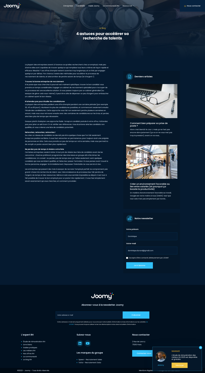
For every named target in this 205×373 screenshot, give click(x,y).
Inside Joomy (93, 6)
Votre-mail (131, 243)
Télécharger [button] (179, 365)
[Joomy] (12, 5)
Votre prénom (132, 229)
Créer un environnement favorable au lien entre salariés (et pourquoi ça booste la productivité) (150, 186)
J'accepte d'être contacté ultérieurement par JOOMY (148, 258)
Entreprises (68, 6)
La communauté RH (111, 6)
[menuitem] (68, 6)
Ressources (127, 6)
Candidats (80, 6)
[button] (151, 101)
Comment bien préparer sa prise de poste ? (149, 124)
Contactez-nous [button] (144, 353)
